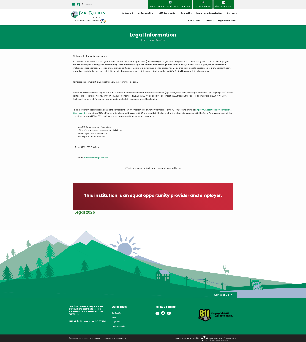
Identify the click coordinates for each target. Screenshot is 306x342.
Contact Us (186, 13)
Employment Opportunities (209, 13)
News (114, 317)
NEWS (210, 21)
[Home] (88, 16)
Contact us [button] (222, 295)
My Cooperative (146, 14)
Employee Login (118, 326)
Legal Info (116, 322)
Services (232, 14)
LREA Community (168, 14)
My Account (127, 13)
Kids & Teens (195, 21)
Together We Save (228, 21)
